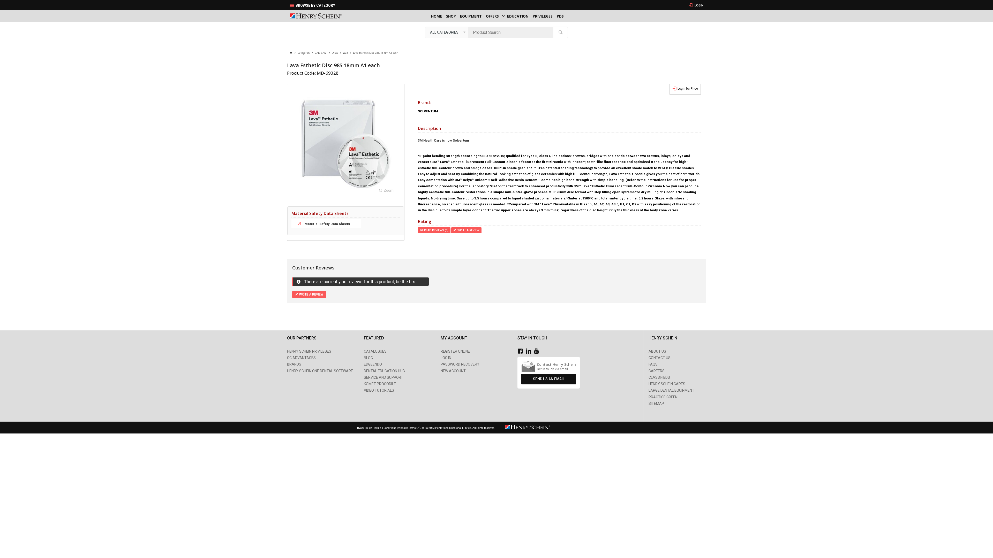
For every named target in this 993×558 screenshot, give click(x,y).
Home (436, 16)
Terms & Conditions (385, 428)
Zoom (389, 190)
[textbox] (512, 32)
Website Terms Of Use (411, 428)
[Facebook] (521, 351)
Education (518, 16)
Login (698, 5)
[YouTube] (537, 351)
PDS (560, 16)
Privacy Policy (364, 428)
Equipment (471, 16)
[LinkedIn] (530, 351)
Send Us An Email (549, 379)
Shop (451, 16)
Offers (492, 16)
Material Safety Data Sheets (327, 224)
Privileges (543, 16)
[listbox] (446, 32)
